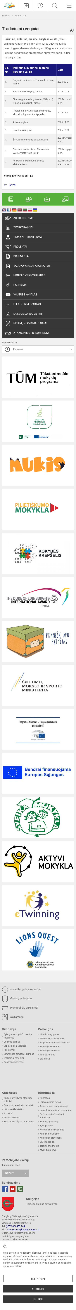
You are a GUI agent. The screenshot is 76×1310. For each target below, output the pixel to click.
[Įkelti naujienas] (26, 5)
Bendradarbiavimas (14, 1062)
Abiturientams (23, 217)
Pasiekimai (20, 284)
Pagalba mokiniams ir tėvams (55, 1042)
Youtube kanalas (25, 294)
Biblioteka (45, 1058)
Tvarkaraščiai (23, 227)
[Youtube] (12, 1189)
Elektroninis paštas (27, 304)
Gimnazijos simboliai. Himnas (19, 1054)
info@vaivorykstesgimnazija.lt (23, 1229)
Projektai (20, 246)
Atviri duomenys (48, 1150)
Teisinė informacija (49, 1146)
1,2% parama (46, 1125)
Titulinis (6, 15)
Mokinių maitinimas (50, 1050)
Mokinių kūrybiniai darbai (30, 323)
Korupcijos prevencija (51, 1138)
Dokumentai (21, 256)
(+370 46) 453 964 (15, 1226)
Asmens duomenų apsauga (54, 1106)
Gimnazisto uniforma (27, 237)
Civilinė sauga (47, 1142)
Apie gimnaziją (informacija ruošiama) (18, 1036)
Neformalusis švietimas (52, 1038)
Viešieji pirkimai (12, 1117)
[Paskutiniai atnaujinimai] (40, 5)
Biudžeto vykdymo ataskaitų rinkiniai (18, 1100)
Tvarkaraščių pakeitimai (23, 1007)
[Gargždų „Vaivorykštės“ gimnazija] (9, 5)
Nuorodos (45, 1098)
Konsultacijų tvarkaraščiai (25, 989)
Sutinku (38, 1299)
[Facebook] (5, 1189)
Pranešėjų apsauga (49, 1121)
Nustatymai (38, 1278)
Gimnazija (20, 15)
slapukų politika (14, 1266)
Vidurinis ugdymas (49, 1034)
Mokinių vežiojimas (20, 998)
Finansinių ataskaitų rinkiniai (18, 1105)
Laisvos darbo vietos (28, 313)
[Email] (20, 1189)
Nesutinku (38, 1289)
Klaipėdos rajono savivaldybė (41, 1204)
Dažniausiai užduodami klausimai (52, 1116)
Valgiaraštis (16, 1017)
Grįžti (12, 185)
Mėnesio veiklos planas (29, 275)
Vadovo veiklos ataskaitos (32, 265)
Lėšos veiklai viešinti (14, 1109)
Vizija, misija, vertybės (15, 1046)
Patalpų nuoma (47, 1054)
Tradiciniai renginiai (14, 1058)
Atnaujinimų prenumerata (31, 332)
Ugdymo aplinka (12, 1042)
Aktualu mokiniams (50, 1133)
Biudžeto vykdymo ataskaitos (19, 1121)
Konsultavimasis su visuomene (56, 1110)
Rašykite (9, 1173)
